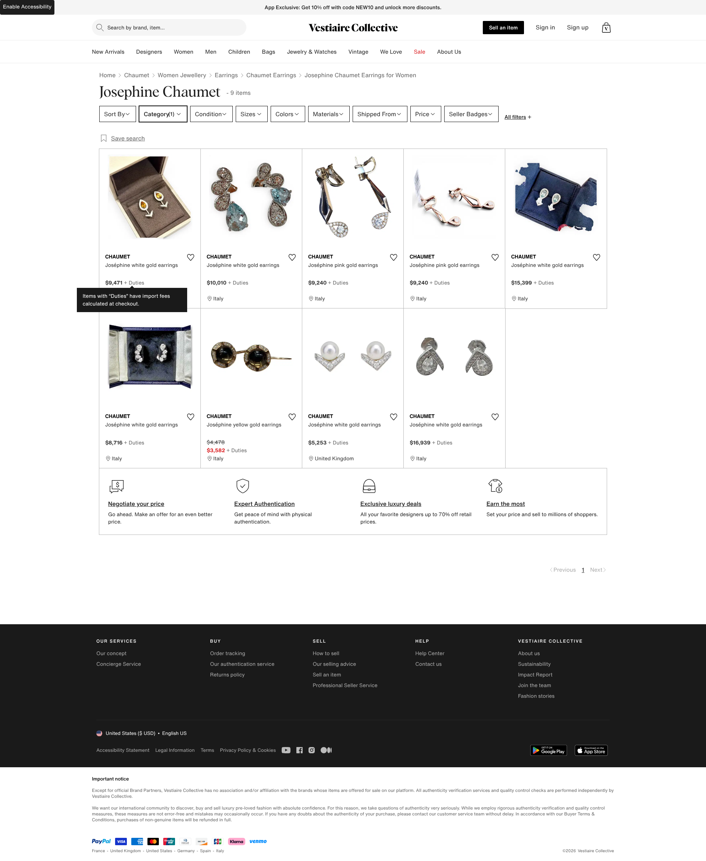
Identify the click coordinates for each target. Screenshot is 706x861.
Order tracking (227, 653)
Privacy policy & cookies (248, 750)
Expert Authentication (264, 503)
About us (529, 653)
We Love (391, 52)
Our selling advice (334, 664)
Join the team (534, 685)
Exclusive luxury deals (390, 503)
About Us (449, 52)
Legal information (175, 750)
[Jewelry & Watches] (342, 52)
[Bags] (281, 52)
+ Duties (134, 282)
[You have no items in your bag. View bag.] (606, 27)
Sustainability (534, 664)
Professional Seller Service (345, 685)
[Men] (222, 52)
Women (183, 52)
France (98, 851)
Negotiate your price (136, 503)
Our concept (111, 653)
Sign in (545, 27)
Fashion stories (536, 696)
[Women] (199, 52)
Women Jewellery (182, 75)
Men (211, 52)
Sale (419, 52)
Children (239, 52)
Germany (186, 851)
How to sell (326, 653)
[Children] (256, 52)
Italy (220, 851)
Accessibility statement (122, 750)
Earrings (226, 75)
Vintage (358, 52)
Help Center (430, 653)
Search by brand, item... (136, 27)
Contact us (429, 664)
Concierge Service (118, 664)
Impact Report (535, 675)
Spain (205, 851)
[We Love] (408, 52)
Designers (149, 52)
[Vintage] (374, 52)
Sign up (578, 27)
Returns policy (227, 675)
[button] (606, 27)
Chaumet (136, 75)
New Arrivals (108, 52)
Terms (207, 750)
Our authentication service (242, 664)
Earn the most (505, 503)
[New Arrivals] (130, 52)
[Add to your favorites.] (190, 257)
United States (159, 851)
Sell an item (503, 27)
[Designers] (168, 52)
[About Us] (467, 52)
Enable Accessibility (27, 7)
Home (107, 75)
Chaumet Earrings (271, 75)
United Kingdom (125, 851)
